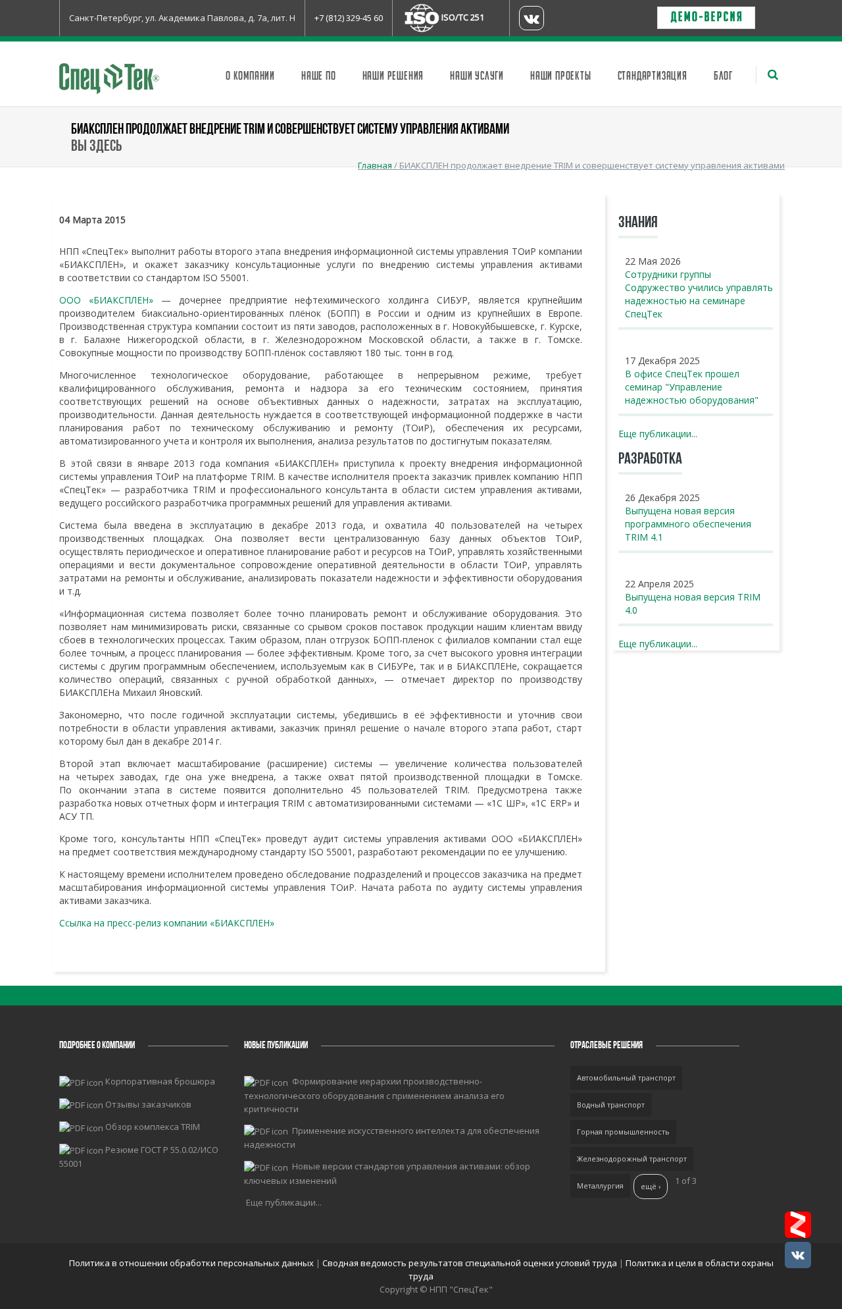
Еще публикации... (657, 433)
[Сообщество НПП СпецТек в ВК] (798, 1255)
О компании (250, 76)
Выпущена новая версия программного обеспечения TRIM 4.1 (688, 523)
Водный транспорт (611, 1104)
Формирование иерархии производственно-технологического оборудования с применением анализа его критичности (374, 1095)
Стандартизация (652, 76)
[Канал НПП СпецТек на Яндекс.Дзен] (798, 1225)
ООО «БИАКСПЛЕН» (106, 300)
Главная (375, 165)
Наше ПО (318, 76)
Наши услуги (477, 76)
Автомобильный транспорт (626, 1077)
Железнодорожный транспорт (632, 1158)
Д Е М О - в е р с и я (706, 18)
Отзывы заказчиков (148, 1104)
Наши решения (393, 76)
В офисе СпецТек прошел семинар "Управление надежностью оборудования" (691, 386)
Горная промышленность (623, 1131)
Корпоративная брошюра (160, 1081)
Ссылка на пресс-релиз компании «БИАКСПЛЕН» (166, 923)
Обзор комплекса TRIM (152, 1127)
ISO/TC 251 (462, 17)
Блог (723, 76)
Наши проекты (560, 76)
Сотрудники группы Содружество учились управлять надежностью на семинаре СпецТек (699, 294)
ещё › (650, 1186)
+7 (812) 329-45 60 (348, 18)
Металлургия (600, 1185)
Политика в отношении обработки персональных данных (192, 1263)
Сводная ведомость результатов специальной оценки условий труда (469, 1263)
